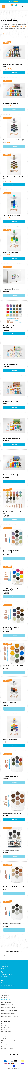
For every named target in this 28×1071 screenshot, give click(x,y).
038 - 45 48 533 (5, 999)
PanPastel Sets (6, 14)
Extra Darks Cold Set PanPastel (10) (13, 140)
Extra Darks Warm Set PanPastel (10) (13, 177)
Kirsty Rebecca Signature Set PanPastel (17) (12, 326)
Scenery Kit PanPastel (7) (10, 776)
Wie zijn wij (4, 1029)
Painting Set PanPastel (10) (11, 739)
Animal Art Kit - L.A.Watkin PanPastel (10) (11, 628)
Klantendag (4, 1043)
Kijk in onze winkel (6, 1031)
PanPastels (12, 26)
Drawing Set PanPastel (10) (11, 703)
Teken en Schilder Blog (7, 1045)
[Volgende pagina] (20, 939)
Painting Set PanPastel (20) (11, 475)
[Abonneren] (23, 956)
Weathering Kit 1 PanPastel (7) (12, 850)
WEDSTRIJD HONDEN (7, 1048)
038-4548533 (7, 975)
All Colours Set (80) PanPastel (12, 289)
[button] (2, 6)
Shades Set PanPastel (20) (11, 103)
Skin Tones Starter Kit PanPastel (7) (13, 887)
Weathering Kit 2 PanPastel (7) (12, 813)
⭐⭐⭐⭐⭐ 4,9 (16, 1)
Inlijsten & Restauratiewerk (8, 1041)
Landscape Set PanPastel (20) (12, 438)
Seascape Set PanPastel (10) (11, 215)
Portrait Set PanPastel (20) (11, 401)
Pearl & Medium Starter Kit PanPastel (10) (11, 551)
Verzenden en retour (6, 1026)
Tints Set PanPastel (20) (10, 364)
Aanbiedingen (5, 1039)
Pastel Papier (22, 26)
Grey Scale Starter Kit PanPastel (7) (13, 924)
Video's (3, 1046)
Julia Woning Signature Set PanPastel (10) (11, 589)
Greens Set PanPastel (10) (10, 252)
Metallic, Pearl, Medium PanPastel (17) (13, 512)
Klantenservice (5, 1024)
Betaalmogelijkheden (6, 1027)
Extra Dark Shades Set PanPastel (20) (13, 65)
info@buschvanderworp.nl (8, 985)
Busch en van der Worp (15, 1068)
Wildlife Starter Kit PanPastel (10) (13, 666)
